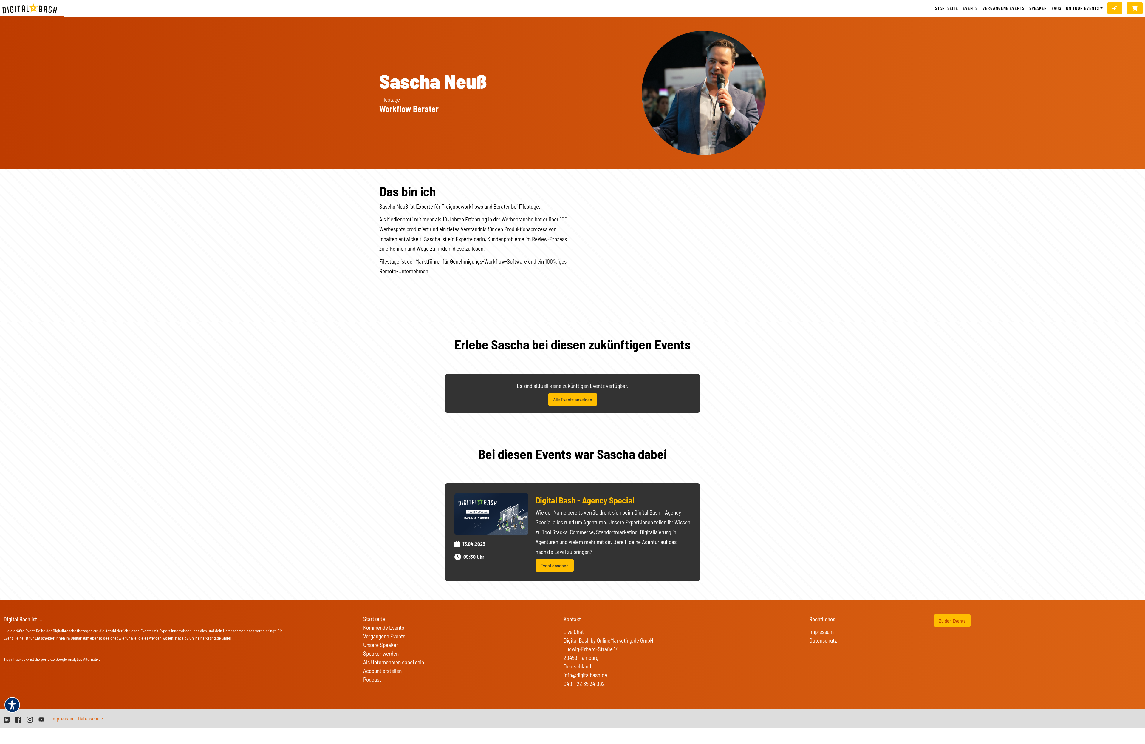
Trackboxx (21, 659)
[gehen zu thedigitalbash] (18, 718)
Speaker (1038, 8)
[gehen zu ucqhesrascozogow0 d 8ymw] (41, 718)
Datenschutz (823, 640)
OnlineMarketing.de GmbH (210, 637)
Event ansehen (555, 565)
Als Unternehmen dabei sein (393, 662)
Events (970, 8)
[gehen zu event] (491, 513)
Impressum (821, 631)
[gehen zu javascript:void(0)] (1135, 8)
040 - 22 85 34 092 (584, 683)
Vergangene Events (384, 636)
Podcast (372, 679)
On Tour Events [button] (1082, 8)
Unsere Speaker (380, 644)
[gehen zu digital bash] (30, 718)
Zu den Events (952, 620)
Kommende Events (383, 627)
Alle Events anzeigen (572, 399)
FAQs (1056, 8)
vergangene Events (1003, 8)
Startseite (946, 8)
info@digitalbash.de (585, 674)
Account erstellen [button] (382, 670)
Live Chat (574, 631)
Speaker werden (381, 653)
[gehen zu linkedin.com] (7, 718)
